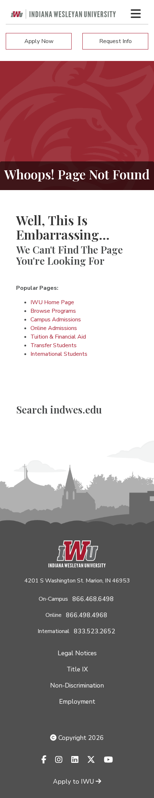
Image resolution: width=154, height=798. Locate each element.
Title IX (77, 669)
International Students (58, 354)
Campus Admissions (55, 320)
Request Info (115, 41)
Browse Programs (53, 311)
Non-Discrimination (77, 685)
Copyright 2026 (80, 737)
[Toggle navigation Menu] (136, 13)
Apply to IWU (73, 781)
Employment (77, 701)
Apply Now (38, 41)
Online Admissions (53, 328)
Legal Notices (77, 653)
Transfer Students (53, 345)
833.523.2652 (94, 631)
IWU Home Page (52, 302)
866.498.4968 (86, 615)
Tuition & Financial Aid (58, 337)
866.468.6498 (93, 599)
